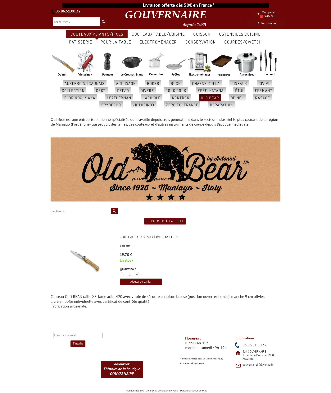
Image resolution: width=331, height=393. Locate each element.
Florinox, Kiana (80, 97)
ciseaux (239, 83)
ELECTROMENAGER (158, 41)
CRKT (101, 90)
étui (239, 90)
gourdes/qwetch (243, 41)
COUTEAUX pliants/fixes (96, 34)
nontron (180, 97)
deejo (123, 90)
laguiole (152, 97)
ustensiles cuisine (240, 34)
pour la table (116, 41)
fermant (263, 90)
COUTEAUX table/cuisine (158, 34)
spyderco (111, 104)
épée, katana (211, 90)
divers (147, 90)
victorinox (144, 104)
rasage (262, 97)
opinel (237, 97)
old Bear (210, 97)
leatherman (119, 97)
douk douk (176, 90)
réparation (221, 104)
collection (73, 90)
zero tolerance (182, 104)
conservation (200, 41)
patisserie (80, 41)
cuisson (202, 34)
